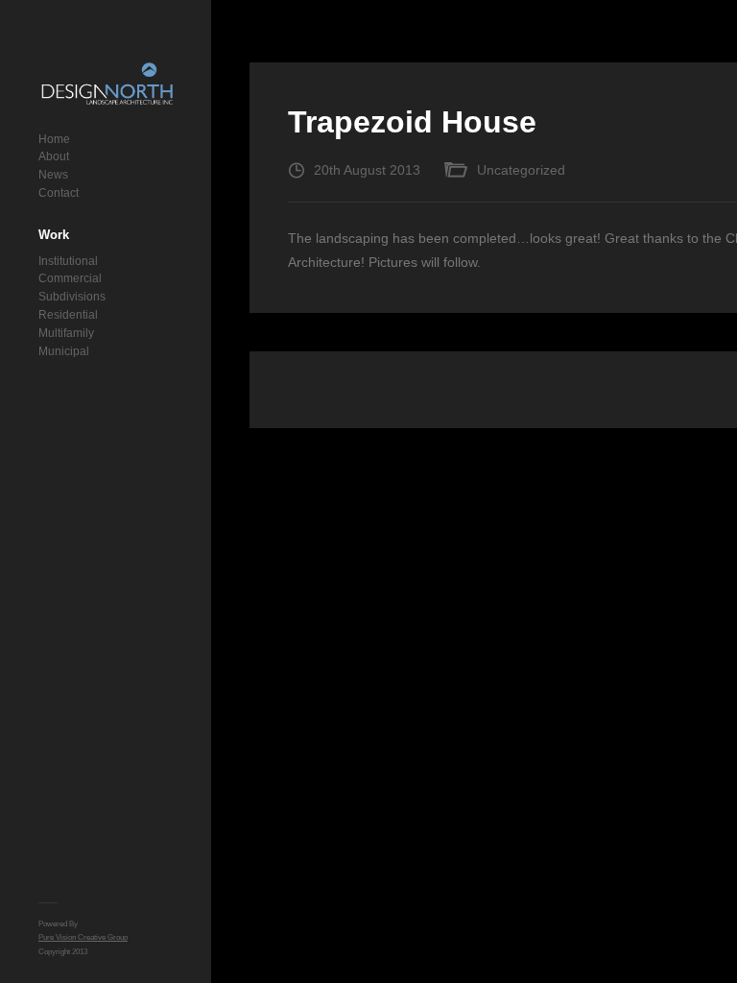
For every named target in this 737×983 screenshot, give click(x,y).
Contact (58, 193)
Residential (68, 315)
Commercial (70, 278)
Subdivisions (72, 296)
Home (54, 139)
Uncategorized (521, 170)
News (53, 174)
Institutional (68, 261)
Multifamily (66, 333)
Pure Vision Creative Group (83, 937)
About (53, 156)
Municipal (63, 351)
